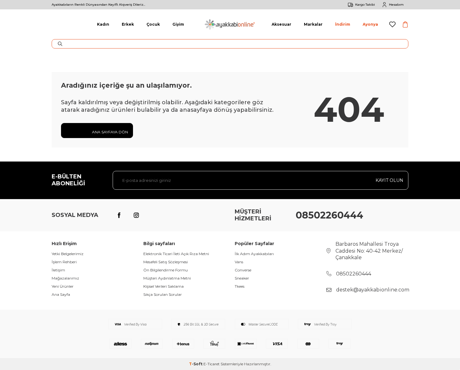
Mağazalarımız (65, 278)
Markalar (313, 24)
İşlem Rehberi (64, 262)
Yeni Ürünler (63, 286)
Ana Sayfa (61, 294)
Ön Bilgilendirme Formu (165, 270)
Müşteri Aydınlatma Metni (167, 278)
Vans (239, 262)
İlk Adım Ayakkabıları (254, 253)
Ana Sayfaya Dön (109, 132)
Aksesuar (281, 24)
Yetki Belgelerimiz (68, 253)
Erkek (128, 24)
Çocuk (153, 24)
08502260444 (329, 215)
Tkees (239, 286)
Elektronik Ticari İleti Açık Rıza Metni (176, 253)
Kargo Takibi (365, 5)
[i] (136, 215)
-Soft (196, 364)
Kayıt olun (389, 180)
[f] (119, 215)
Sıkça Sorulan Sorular (162, 294)
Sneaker (242, 278)
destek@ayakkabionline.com (372, 290)
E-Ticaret (211, 364)
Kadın (103, 24)
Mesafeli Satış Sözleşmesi (165, 262)
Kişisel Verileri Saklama (163, 286)
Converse (243, 270)
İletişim (58, 270)
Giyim (178, 24)
